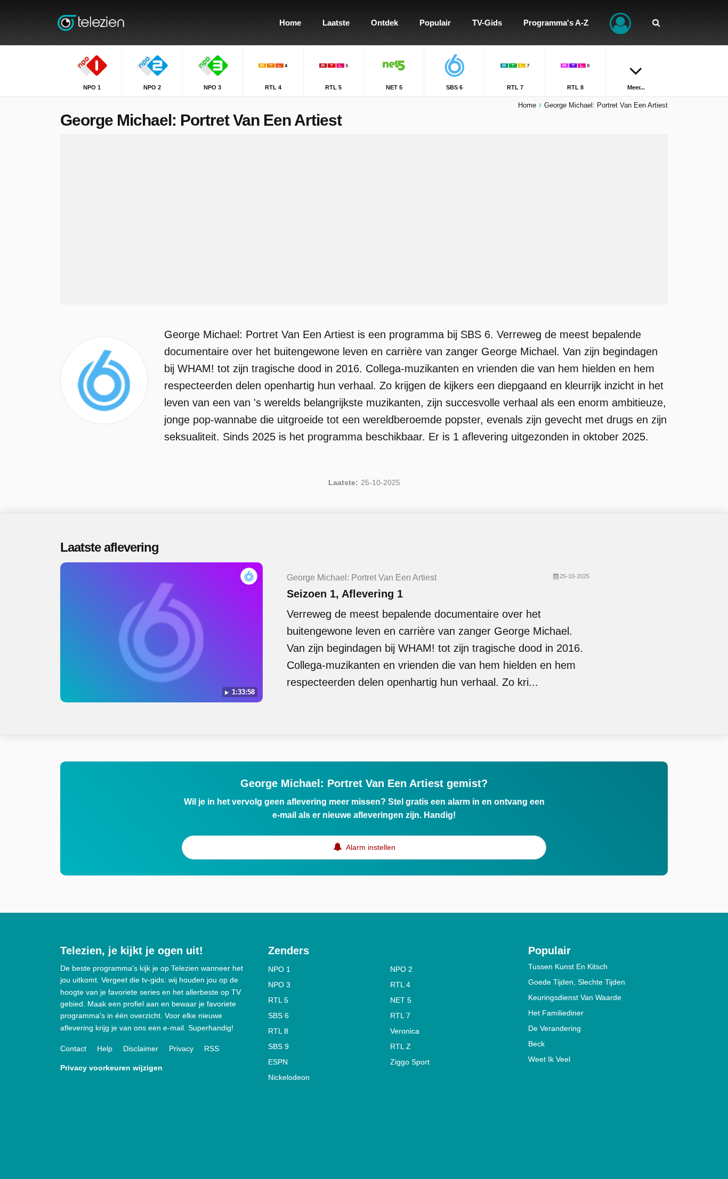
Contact (73, 1048)
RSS (211, 1048)
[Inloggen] (620, 22)
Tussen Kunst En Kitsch (568, 966)
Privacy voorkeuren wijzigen (111, 1067)
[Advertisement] (364, 219)
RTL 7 (400, 1015)
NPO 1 (279, 969)
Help (104, 1048)
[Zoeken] (656, 22)
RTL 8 (278, 1031)
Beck (536, 1043)
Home (527, 105)
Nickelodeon (289, 1077)
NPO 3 (279, 984)
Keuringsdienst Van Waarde (574, 997)
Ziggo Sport (410, 1062)
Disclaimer (140, 1048)
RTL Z (400, 1046)
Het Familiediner (556, 1013)
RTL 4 (400, 984)
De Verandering (554, 1028)
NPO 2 (401, 969)
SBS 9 (278, 1046)
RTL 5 (278, 1000)
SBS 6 (278, 1015)
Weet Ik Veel (549, 1059)
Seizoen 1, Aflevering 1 (345, 594)
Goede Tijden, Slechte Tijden (576, 982)
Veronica (404, 1031)
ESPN (278, 1062)
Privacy (181, 1048)
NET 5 (400, 1000)
